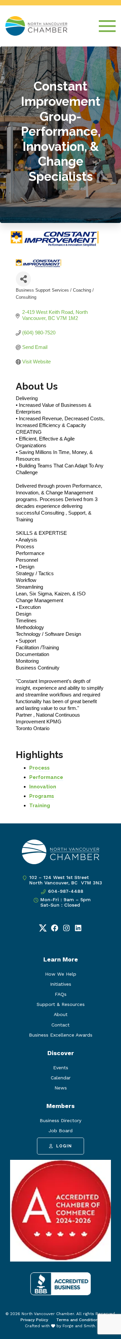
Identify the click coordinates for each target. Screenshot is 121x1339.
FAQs (61, 994)
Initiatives (60, 984)
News (60, 1087)
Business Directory (60, 1120)
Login (64, 1146)
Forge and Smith (79, 1326)
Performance (46, 777)
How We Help (60, 974)
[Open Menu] (107, 26)
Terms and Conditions (78, 1319)
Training (39, 806)
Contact (60, 1024)
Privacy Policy (34, 1319)
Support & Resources (61, 1004)
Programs (41, 796)
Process (39, 768)
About (61, 1014)
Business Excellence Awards (60, 1035)
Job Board (60, 1130)
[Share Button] (23, 279)
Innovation (42, 787)
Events (60, 1067)
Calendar (61, 1077)
